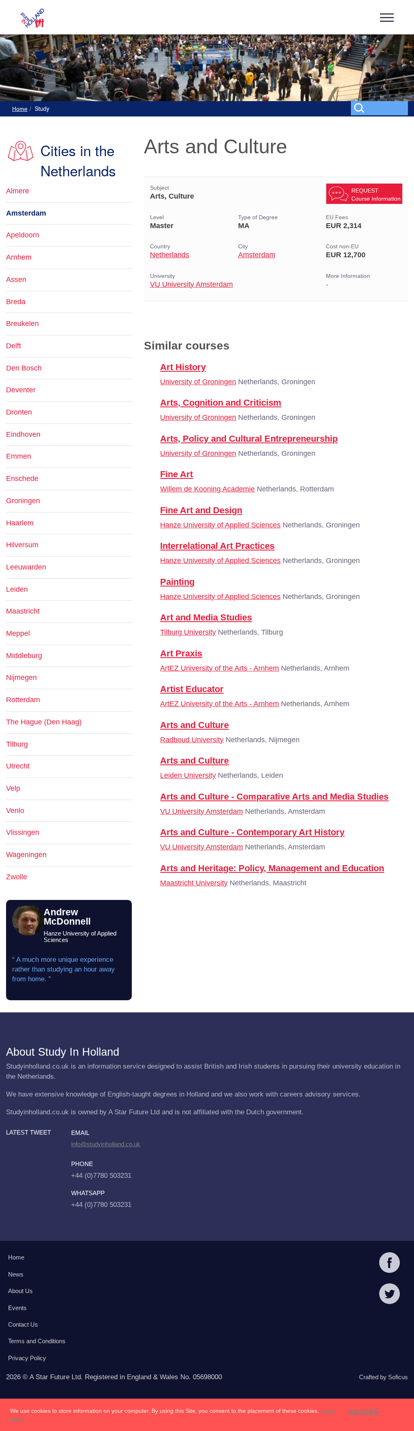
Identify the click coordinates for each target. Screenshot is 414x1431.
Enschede (22, 478)
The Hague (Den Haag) (44, 722)
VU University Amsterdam (191, 284)
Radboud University (192, 740)
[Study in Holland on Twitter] (389, 1294)
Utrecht (18, 766)
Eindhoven (23, 434)
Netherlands (169, 255)
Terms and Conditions (36, 1341)
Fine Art (176, 474)
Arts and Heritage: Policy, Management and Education (272, 868)
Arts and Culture (194, 725)
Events (17, 1307)
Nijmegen (21, 677)
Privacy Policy (27, 1358)
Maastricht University (194, 883)
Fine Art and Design (201, 510)
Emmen (18, 456)
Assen (16, 279)
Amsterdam (256, 255)
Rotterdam (23, 700)
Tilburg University (188, 632)
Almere (17, 191)
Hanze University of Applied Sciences (220, 525)
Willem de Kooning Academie (207, 489)
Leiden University (188, 775)
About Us (20, 1290)
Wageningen (26, 855)
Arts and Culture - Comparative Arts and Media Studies (274, 797)
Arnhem (19, 257)
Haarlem (20, 523)
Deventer (21, 390)
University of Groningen (198, 382)
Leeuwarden (26, 567)
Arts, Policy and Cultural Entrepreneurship (249, 439)
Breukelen (22, 324)
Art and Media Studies (206, 617)
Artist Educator (192, 689)
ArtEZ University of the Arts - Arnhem (219, 668)
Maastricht (23, 611)
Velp (13, 788)
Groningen (23, 501)
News (15, 1274)
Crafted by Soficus (383, 1377)
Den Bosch (24, 368)
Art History (183, 367)
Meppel (18, 633)
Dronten (19, 412)
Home (19, 109)
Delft (13, 346)
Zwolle (16, 877)
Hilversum (22, 545)
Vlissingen (22, 832)
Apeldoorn (22, 235)
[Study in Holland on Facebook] (389, 1263)
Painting (177, 582)
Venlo (15, 811)
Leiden (17, 589)
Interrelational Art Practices (217, 546)
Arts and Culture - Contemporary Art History (252, 832)
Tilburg (17, 744)
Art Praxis (181, 653)
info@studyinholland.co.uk (105, 1144)
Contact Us (23, 1324)
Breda (15, 302)
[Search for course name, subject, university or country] (381, 108)
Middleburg (24, 656)
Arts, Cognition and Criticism (220, 403)
